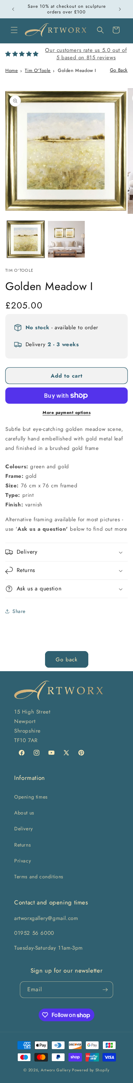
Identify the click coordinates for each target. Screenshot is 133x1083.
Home (11, 70)
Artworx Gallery (56, 1070)
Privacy (22, 860)
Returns (22, 844)
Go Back (119, 70)
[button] (14, 30)
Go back (67, 659)
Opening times (31, 796)
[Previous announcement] (13, 9)
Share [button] (19, 611)
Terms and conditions (38, 876)
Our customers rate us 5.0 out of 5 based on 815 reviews (86, 53)
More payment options (66, 412)
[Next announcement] (120, 9)
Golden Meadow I (77, 70)
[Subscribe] (105, 989)
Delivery (23, 828)
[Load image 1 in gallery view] (25, 239)
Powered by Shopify (91, 1070)
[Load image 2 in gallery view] (66, 239)
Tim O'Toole (38, 70)
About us (24, 812)
